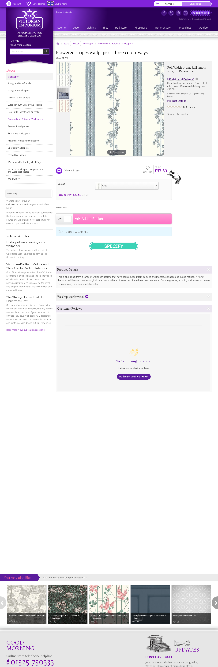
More (209, 19)
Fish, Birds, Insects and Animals (23, 112)
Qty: (60, 218)
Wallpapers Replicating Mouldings (24, 162)
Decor (10, 70)
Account (60, 12)
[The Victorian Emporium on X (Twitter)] (171, 13)
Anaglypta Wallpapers (19, 90)
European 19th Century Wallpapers (25, 105)
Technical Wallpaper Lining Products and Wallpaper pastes (25, 170)
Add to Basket (92, 219)
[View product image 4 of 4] (63, 106)
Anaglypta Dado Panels (19, 83)
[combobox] (126, 186)
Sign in (68, 12)
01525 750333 (32, 661)
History (181, 19)
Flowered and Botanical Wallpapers (25, 119)
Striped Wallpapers (17, 155)
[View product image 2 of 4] (63, 80)
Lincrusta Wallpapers (18, 148)
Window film (14, 179)
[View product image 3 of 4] (63, 93)
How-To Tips (190, 19)
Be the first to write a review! (133, 376)
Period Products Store (21, 45)
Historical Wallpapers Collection (23, 140)
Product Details (176, 101)
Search (14, 41)
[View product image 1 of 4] (63, 68)
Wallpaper (13, 76)
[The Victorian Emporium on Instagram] (185, 13)
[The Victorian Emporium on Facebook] (164, 13)
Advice (199, 19)
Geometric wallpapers (18, 126)
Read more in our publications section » (25, 330)
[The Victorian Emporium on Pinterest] (178, 13)
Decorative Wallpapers (19, 97)
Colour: (61, 183)
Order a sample (77, 232)
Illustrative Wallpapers (19, 133)
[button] (134, 270)
